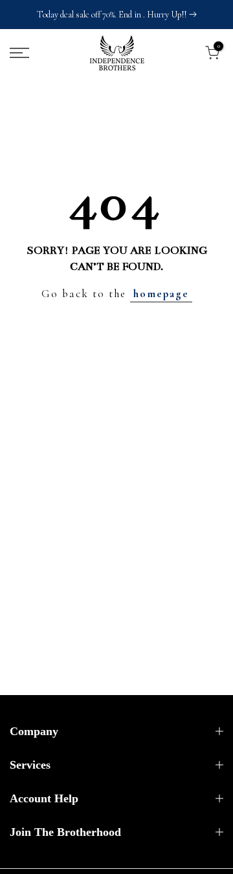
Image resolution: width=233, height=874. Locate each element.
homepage (161, 293)
